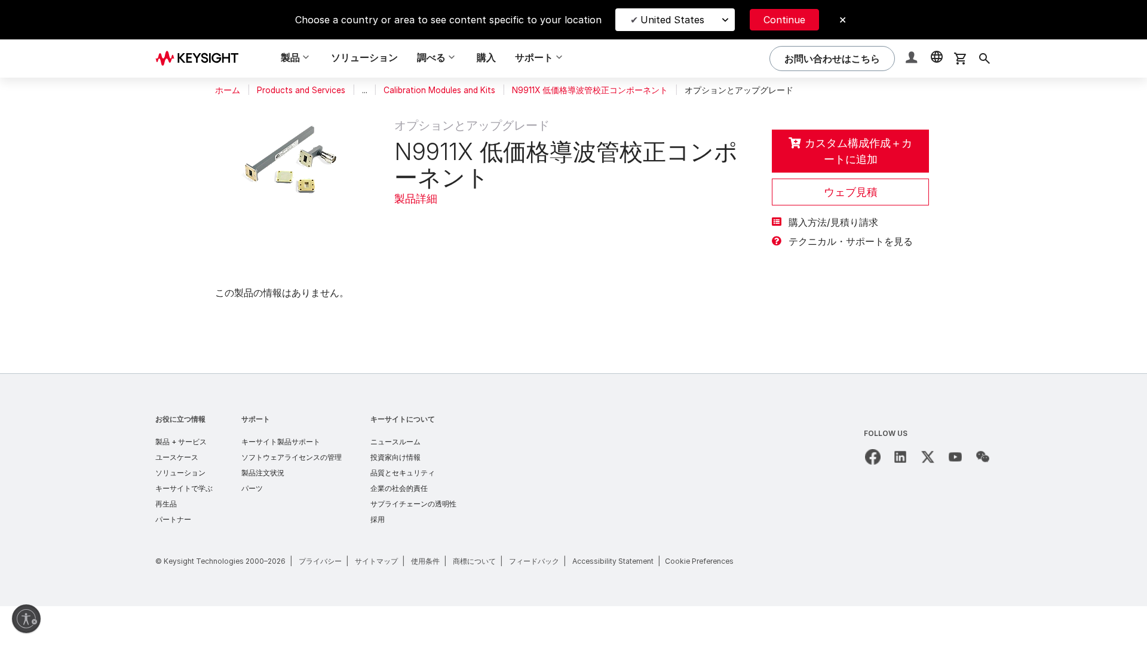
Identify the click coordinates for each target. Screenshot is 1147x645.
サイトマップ (376, 561)
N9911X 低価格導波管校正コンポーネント (590, 90)
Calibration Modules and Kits (439, 90)
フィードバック (534, 561)
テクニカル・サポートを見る (851, 241)
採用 (377, 519)
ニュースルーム (395, 441)
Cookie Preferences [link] (699, 561)
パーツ (252, 488)
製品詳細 (415, 198)
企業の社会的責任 (399, 488)
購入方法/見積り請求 (833, 222)
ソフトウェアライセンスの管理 (291, 457)
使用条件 (425, 561)
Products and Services (301, 90)
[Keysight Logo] (201, 58)
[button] (913, 59)
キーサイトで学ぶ (184, 488)
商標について (474, 561)
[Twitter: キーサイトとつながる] (928, 457)
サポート (255, 418)
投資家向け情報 (395, 457)
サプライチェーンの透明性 (413, 503)
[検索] (984, 58)
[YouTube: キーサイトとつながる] (955, 457)
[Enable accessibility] (26, 618)
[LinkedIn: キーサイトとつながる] (900, 457)
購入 (486, 57)
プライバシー (320, 561)
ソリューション (364, 57)
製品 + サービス (181, 441)
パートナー (173, 519)
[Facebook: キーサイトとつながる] (873, 457)
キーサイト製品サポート (280, 441)
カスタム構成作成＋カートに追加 (858, 151)
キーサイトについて (402, 418)
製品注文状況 (262, 472)
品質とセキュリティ (402, 472)
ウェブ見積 (851, 192)
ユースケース (176, 457)
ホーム (227, 90)
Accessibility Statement (613, 561)
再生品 (166, 503)
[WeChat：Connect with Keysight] (983, 457)
